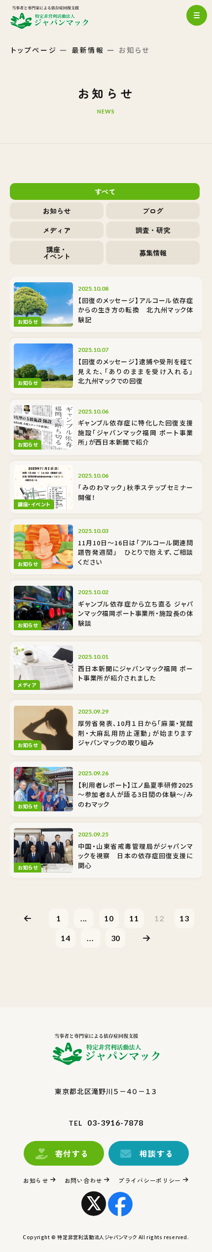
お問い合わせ (83, 1180)
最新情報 (88, 50)
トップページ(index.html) (58, 17)
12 (159, 918)
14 (66, 938)
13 (184, 918)
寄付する (72, 1153)
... (84, 918)
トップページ (34, 50)
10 (109, 918)
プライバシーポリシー (149, 1180)
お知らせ (35, 1180)
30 (116, 938)
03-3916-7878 (115, 1122)
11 (134, 918)
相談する (157, 1153)
